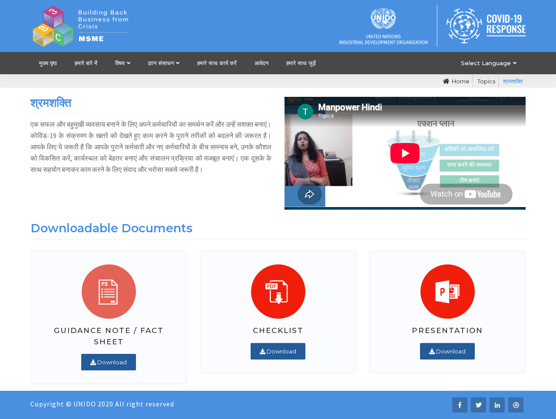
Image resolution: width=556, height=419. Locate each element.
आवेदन (261, 62)
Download (111, 362)
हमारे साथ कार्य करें (217, 62)
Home (461, 81)
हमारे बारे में (86, 62)
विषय (120, 62)
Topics (486, 81)
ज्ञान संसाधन (161, 62)
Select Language (486, 62)
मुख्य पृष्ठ (48, 62)
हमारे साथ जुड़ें (301, 62)
